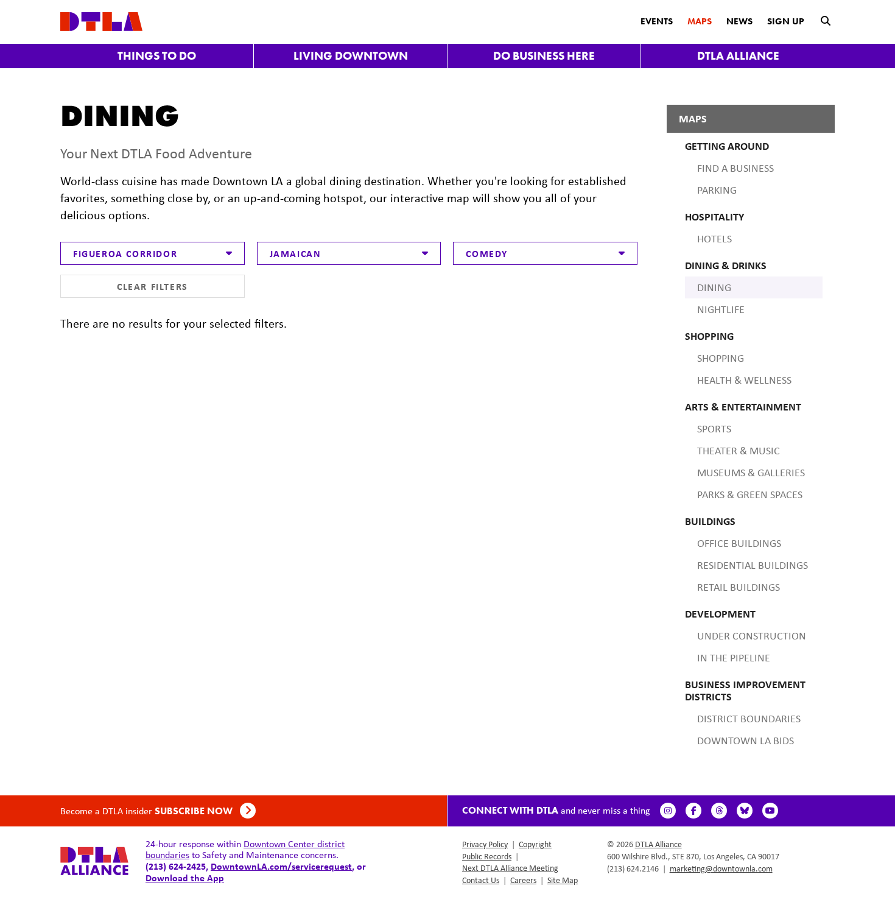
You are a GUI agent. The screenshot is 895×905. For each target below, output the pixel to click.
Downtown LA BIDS (745, 740)
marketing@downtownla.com (721, 868)
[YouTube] (770, 811)
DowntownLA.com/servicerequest (281, 866)
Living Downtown (350, 55)
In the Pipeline (733, 657)
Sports (714, 428)
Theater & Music (738, 450)
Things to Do (157, 55)
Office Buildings (739, 543)
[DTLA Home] (101, 20)
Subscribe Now (195, 811)
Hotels (714, 238)
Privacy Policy (485, 844)
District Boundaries (749, 718)
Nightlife (721, 309)
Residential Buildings (752, 565)
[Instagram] (668, 811)
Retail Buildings (738, 587)
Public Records (486, 856)
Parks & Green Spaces (749, 494)
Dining (714, 287)
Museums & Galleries (751, 472)
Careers (523, 880)
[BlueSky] (745, 811)
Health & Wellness (744, 380)
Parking (717, 190)
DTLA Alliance (738, 55)
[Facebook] (693, 811)
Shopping (720, 358)
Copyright (535, 844)
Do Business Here (544, 55)
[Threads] (719, 811)
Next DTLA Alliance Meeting (510, 867)
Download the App (185, 877)
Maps (699, 21)
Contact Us (480, 880)
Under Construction (751, 636)
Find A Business (735, 168)
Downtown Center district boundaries (245, 849)
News (739, 21)
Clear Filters (152, 286)
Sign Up (785, 21)
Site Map (562, 880)
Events (657, 21)
